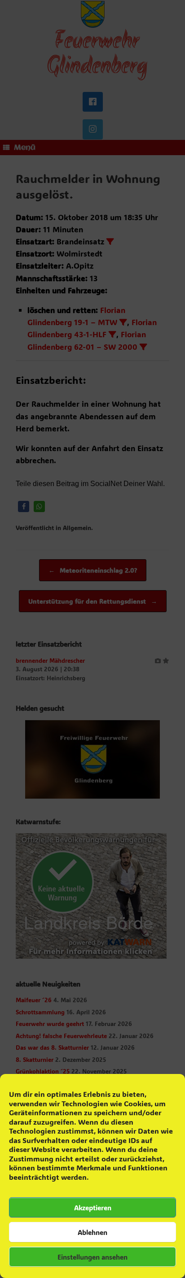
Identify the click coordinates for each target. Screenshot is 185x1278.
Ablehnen (92, 1232)
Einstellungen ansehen (92, 1256)
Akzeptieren (92, 1207)
